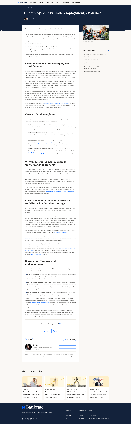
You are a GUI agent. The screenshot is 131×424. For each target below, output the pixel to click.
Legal (90, 410)
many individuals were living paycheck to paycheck (60, 191)
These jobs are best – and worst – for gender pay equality (53, 394)
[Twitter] (25, 419)
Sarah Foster (37, 18)
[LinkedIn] (31, 419)
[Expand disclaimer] (108, 44)
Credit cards (68, 415)
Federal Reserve (31, 7)
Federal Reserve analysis (60, 232)
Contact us (81, 418)
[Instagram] (28, 419)
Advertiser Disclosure (103, 8)
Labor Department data (37, 254)
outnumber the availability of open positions (58, 127)
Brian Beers (48, 18)
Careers (81, 415)
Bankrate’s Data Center (71, 421)
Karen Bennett (27, 397)
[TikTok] (36, 419)
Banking (25, 7)
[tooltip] (60, 324)
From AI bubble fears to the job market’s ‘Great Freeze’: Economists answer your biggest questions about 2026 (99, 396)
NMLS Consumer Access (42, 411)
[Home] (22, 2)
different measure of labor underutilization (56, 103)
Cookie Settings (92, 415)
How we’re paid (82, 410)
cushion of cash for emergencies (39, 302)
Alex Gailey (49, 397)
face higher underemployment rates (39, 153)
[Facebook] (22, 419)
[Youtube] (33, 419)
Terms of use (92, 421)
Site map (81, 413)
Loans (67, 418)
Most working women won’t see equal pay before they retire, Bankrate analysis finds (76, 395)
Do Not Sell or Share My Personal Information (99, 418)
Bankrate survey (29, 238)
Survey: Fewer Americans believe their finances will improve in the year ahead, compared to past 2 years (32, 395)
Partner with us (82, 421)
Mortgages (68, 410)
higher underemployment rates (46, 143)
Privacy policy (92, 413)
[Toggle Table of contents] (108, 50)
